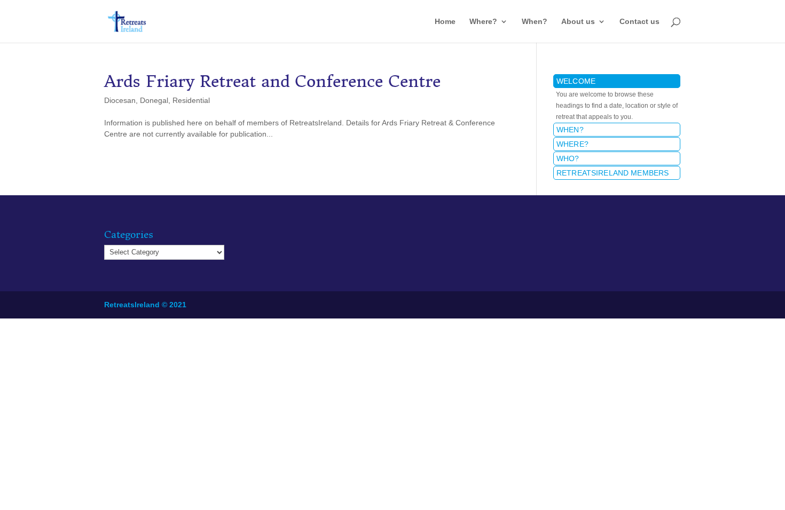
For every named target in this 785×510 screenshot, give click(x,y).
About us (578, 22)
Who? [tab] (567, 158)
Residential (191, 100)
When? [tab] (570, 129)
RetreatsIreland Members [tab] (612, 173)
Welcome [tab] (575, 81)
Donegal (154, 100)
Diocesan (120, 100)
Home (445, 22)
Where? (483, 22)
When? (534, 22)
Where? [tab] (572, 144)
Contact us (639, 22)
